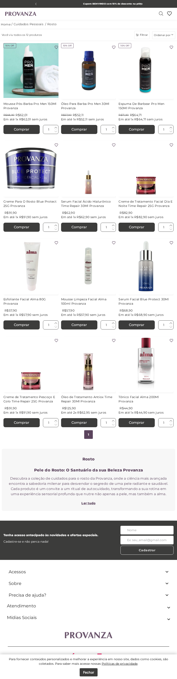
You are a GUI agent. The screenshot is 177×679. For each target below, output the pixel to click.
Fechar (88, 672)
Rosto (52, 24)
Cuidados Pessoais (29, 24)
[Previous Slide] (36, 4)
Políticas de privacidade (119, 664)
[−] (55, 131)
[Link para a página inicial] (5, 24)
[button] (88, 608)
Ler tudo (88, 503)
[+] (55, 127)
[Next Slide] (141, 4)
